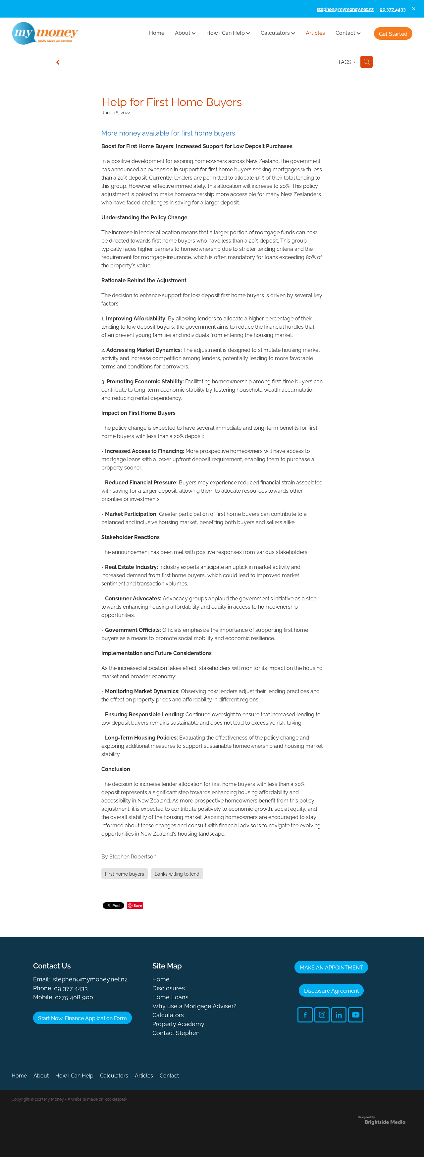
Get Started (393, 33)
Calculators (276, 32)
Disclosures (168, 987)
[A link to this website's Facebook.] (305, 1014)
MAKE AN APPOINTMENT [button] (331, 967)
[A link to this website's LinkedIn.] (338, 1014)
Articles (315, 32)
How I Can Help (226, 32)
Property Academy (178, 1023)
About (183, 32)
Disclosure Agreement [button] (331, 990)
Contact (346, 32)
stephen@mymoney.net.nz (90, 978)
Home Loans (170, 996)
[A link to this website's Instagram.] (322, 1014)
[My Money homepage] (52, 33)
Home (156, 32)
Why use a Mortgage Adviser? (194, 1005)
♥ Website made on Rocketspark (97, 1099)
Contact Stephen (176, 1032)
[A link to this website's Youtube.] (355, 1014)
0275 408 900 (74, 996)
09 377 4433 (71, 987)
